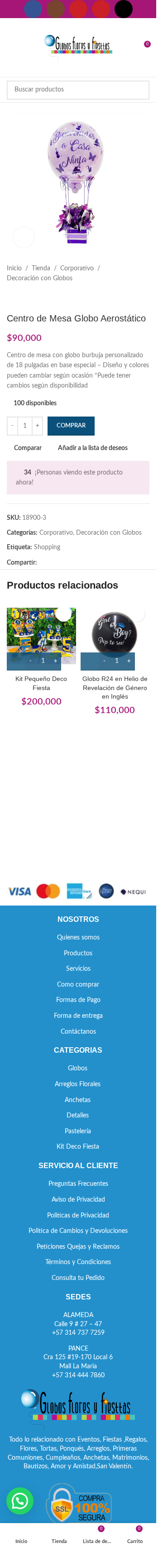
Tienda (41, 268)
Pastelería (78, 1131)
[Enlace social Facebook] (33, 9)
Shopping (47, 547)
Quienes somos (78, 938)
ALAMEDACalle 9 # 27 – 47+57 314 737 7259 (78, 1324)
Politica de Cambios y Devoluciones (78, 1231)
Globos (77, 1068)
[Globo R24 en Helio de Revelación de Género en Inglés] (115, 636)
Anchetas (78, 1100)
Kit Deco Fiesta (78, 1147)
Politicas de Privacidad (78, 1216)
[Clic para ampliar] (24, 237)
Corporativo (77, 268)
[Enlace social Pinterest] (101, 9)
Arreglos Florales (78, 1084)
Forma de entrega (78, 1016)
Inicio (14, 268)
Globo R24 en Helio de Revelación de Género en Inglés (115, 687)
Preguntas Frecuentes (78, 1184)
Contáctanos (78, 1032)
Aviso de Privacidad (78, 1200)
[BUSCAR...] (139, 90)
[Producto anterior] (12, 298)
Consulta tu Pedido (78, 1278)
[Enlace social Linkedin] (75, 563)
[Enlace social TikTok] (124, 9)
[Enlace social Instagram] (56, 9)
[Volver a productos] (23, 298)
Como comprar (78, 985)
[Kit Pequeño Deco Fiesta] (41, 636)
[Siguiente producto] (34, 298)
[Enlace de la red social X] (53, 563)
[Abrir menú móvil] (10, 47)
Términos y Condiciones (78, 1262)
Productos (78, 953)
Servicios (78, 969)
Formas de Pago (78, 1000)
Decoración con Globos (39, 278)
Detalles (78, 1115)
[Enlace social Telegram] (86, 563)
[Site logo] (78, 47)
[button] (20, 1500)
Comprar (71, 426)
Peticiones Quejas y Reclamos (78, 1247)
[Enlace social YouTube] (78, 9)
